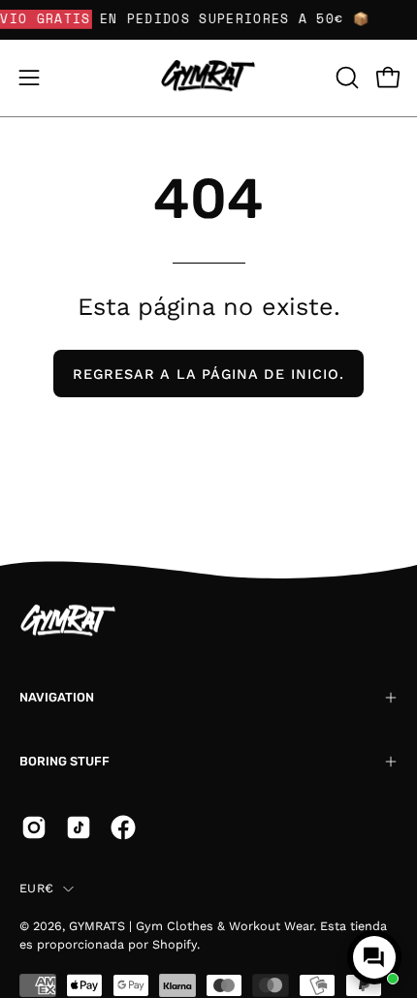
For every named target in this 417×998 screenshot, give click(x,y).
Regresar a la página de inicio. (208, 374)
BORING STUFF (64, 761)
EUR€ (36, 888)
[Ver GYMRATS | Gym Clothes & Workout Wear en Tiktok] (78, 827)
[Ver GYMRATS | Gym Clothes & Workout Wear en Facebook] (123, 827)
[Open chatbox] (374, 957)
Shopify (174, 944)
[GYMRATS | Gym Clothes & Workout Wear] (208, 78)
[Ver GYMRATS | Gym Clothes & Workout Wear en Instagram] (33, 827)
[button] (345, 77)
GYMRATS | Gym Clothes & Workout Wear (191, 926)
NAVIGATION (56, 697)
